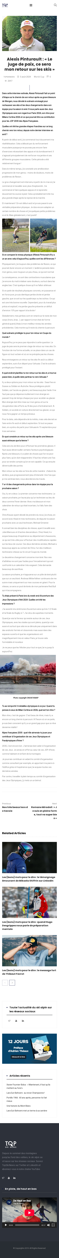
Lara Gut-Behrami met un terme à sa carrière (27, 1111)
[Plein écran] (53, 1225)
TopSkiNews (9, 77)
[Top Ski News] (5, 6)
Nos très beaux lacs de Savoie (15, 807)
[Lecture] (5, 1225)
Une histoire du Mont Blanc (19, 1106)
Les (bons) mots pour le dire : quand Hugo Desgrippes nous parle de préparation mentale (27, 925)
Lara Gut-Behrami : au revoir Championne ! (26, 1093)
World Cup (39, 77)
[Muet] (48, 1225)
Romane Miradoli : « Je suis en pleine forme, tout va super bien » (44, 811)
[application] (29, 1212)
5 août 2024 (25, 77)
